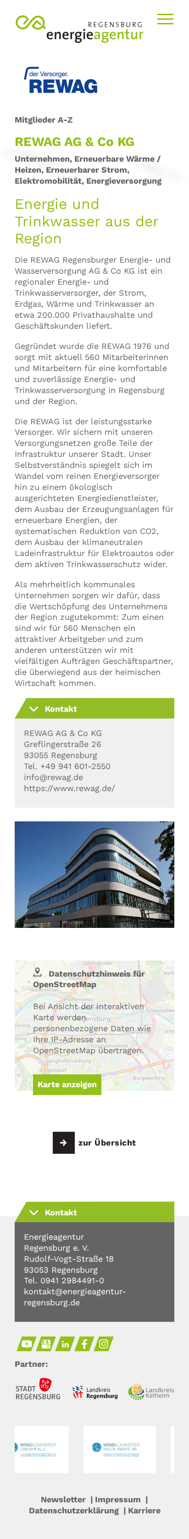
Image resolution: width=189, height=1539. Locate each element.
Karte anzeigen (67, 1084)
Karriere (144, 1510)
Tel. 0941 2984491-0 (64, 1280)
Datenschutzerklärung (74, 1510)
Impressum (118, 1499)
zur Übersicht (107, 1142)
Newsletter (63, 1499)
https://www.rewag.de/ (69, 788)
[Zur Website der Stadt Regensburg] (38, 1390)
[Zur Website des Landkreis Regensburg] (94, 1393)
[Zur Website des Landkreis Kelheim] (151, 1393)
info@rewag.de (53, 777)
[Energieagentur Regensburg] (79, 40)
